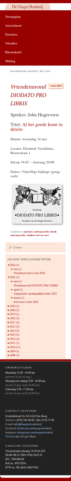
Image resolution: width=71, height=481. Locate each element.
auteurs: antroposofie (36, 231)
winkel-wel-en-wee (38, 235)
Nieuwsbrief (13, 52)
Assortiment (13, 25)
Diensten (11, 34)
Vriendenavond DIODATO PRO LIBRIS (28, 95)
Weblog (10, 61)
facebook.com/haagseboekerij (34, 428)
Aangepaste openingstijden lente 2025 (35, 293)
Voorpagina (13, 17)
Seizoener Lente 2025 (26, 302)
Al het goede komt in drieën (36, 126)
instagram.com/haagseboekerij (35, 432)
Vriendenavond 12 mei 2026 (29, 273)
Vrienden (11, 43)
